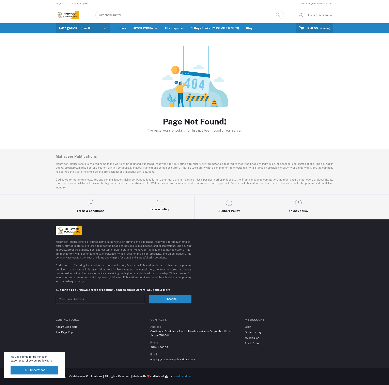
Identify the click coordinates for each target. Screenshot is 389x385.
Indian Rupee (80, 3)
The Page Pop (64, 332)
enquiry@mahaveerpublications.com (172, 359)
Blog (249, 28)
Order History (253, 332)
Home (122, 28)
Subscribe (170, 299)
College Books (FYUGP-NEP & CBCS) (215, 28)
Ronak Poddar (181, 376)
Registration (325, 15)
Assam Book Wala (66, 326)
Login (311, 15)
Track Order (252, 343)
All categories (174, 28)
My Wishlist (252, 337)
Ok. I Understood (34, 370)
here (49, 360)
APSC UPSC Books (145, 28)
